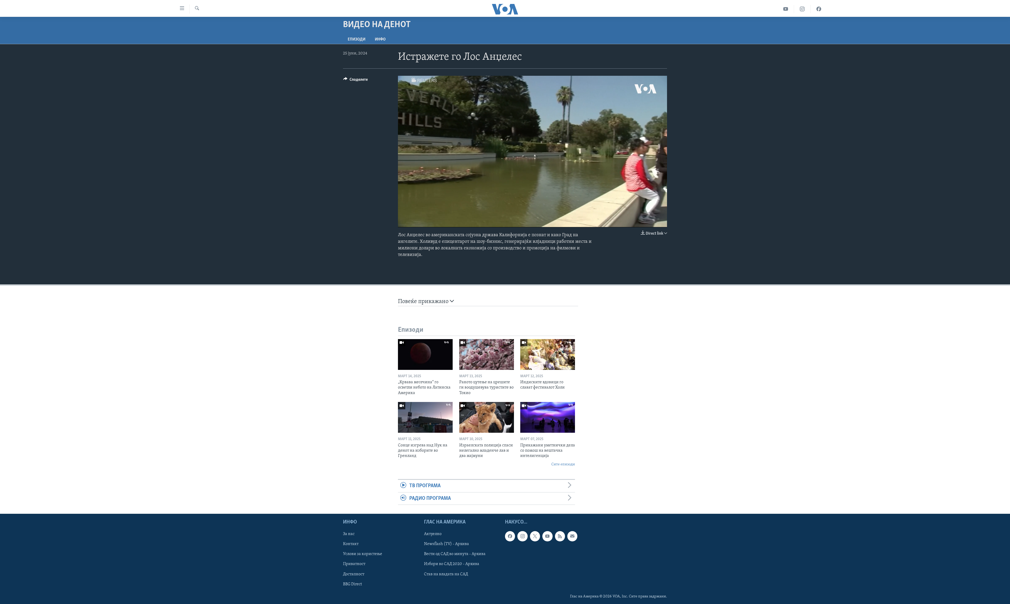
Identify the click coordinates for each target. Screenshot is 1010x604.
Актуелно (433, 534)
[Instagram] (802, 9)
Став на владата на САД (446, 574)
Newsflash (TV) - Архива (446, 544)
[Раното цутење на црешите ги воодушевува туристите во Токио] (486, 354)
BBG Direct (352, 584)
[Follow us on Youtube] (547, 536)
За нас (349, 534)
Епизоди (356, 39)
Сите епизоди (563, 464)
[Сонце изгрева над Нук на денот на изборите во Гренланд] (425, 417)
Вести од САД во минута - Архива (455, 554)
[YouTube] (785, 9)
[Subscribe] (572, 536)
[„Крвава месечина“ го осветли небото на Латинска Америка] (425, 354)
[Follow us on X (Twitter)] (535, 536)
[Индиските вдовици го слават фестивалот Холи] (547, 354)
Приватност (354, 564)
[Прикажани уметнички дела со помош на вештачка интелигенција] (547, 417)
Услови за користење (362, 554)
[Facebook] (819, 9)
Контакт (350, 544)
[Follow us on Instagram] (522, 536)
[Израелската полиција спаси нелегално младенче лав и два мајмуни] (486, 417)
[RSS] (560, 536)
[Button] (355, 81)
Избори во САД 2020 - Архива (451, 564)
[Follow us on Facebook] (510, 536)
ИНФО (380, 39)
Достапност (353, 574)
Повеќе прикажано (424, 302)
